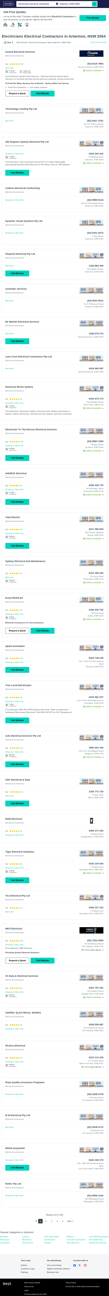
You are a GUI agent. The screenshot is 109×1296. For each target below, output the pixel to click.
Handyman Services (97, 1243)
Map (9, 42)
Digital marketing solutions (58, 1269)
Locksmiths (5, 1243)
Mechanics (27, 1240)
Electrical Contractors (14, 56)
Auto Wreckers (73, 1243)
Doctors (47, 1243)
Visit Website (42, 93)
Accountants (49, 1240)
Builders (70, 1236)
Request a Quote (17, 93)
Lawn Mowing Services (99, 1236)
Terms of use (29, 1287)
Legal (26, 1290)
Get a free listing (54, 1265)
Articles (24, 1265)
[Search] (94, 4)
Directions (9, 154)
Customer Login (28, 1269)
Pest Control (27, 1243)
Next (69, 1221)
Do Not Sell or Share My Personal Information (83, 1287)
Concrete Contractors (76, 1240)
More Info (9, 68)
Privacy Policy (71, 1283)
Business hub (53, 1272)
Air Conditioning (96, 1240)
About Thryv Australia (32, 1283)
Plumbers (4, 1236)
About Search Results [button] (99, 42)
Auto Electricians (51, 1236)
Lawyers (25, 1236)
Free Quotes (92, 18)
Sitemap (24, 1272)
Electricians (5, 1240)
